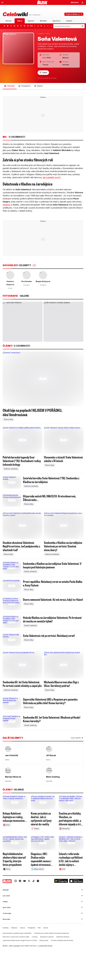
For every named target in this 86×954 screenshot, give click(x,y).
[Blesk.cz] (42, 2)
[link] (15, 881)
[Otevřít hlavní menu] (2, 2)
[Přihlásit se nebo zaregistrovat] (82, 2)
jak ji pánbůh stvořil (51, 177)
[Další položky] (51, 26)
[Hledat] (83, 26)
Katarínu (6, 205)
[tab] (8, 20)
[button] (61, 881)
